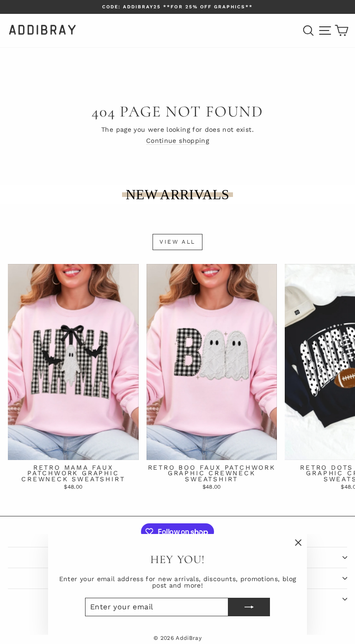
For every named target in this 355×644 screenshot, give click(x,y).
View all (177, 242)
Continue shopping (177, 140)
